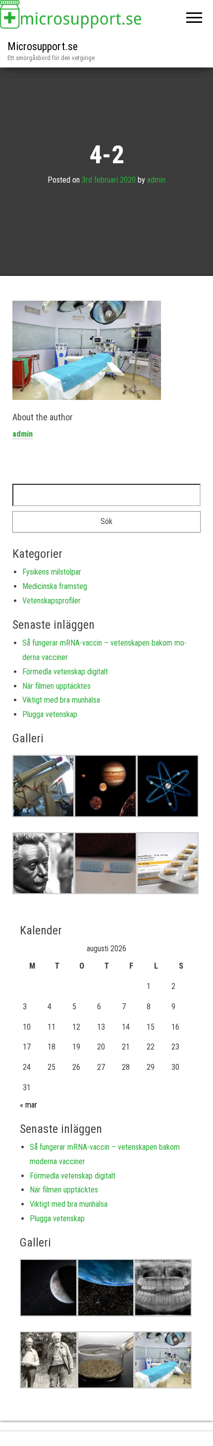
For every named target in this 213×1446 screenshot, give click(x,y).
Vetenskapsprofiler (51, 600)
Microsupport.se (42, 46)
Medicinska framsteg (54, 586)
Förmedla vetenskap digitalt (65, 671)
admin (156, 180)
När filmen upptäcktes (56, 686)
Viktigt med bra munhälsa (61, 700)
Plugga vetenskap (49, 714)
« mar (28, 1105)
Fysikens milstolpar (51, 572)
